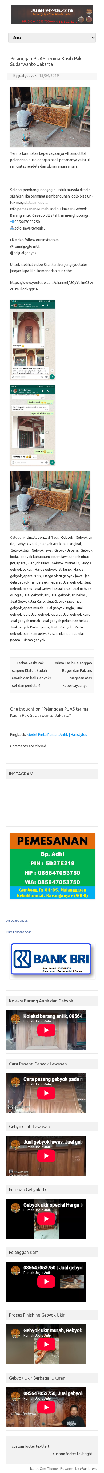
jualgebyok (27, 75)
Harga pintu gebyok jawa (62, 576)
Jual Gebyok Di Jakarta (52, 588)
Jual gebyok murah (25, 621)
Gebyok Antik (27, 544)
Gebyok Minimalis (65, 563)
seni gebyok (40, 633)
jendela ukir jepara (46, 582)
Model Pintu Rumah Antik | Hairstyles (57, 734)
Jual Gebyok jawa (60, 601)
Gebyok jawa (42, 550)
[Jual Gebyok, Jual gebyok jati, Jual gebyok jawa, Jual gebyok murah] (52, 22)
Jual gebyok (72, 582)
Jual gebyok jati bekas (68, 595)
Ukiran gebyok (34, 640)
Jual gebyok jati (36, 595)
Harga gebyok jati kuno (53, 569)
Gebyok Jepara (66, 550)
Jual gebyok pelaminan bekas (65, 621)
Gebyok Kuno (38, 563)
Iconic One (38, 1468)
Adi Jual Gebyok (17, 920)
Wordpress (88, 1468)
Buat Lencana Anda (18, 932)
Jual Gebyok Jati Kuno (28, 601)
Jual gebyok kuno (76, 614)
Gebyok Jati (20, 550)
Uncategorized (38, 537)
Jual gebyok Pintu (24, 627)
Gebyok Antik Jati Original (60, 544)
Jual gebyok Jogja (60, 608)
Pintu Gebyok (61, 627)
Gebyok (67, 537)
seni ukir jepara (64, 633)
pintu (45, 627)
